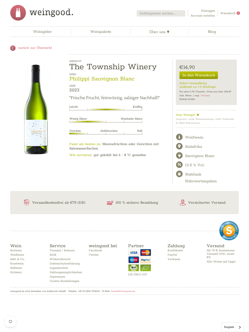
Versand (205, 95)
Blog (212, 31)
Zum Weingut (187, 115)
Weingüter (42, 31)
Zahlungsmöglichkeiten (66, 272)
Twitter (94, 255)
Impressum (57, 277)
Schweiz (16, 272)
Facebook (95, 250)
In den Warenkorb (198, 75)
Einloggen (208, 11)
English (229, 327)
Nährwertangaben (201, 181)
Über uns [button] (159, 32)
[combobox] (161, 13)
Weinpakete (100, 31)
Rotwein (16, 250)
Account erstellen (203, 15)
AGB (53, 255)
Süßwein (16, 268)
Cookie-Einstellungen (64, 281)
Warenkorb (229, 13)
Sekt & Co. (17, 259)
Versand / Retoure (62, 250)
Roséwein (17, 263)
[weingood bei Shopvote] (229, 230)
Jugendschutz (59, 268)
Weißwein (17, 255)
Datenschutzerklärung (65, 263)
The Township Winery (113, 66)
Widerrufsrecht (60, 259)
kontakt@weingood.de (123, 291)
